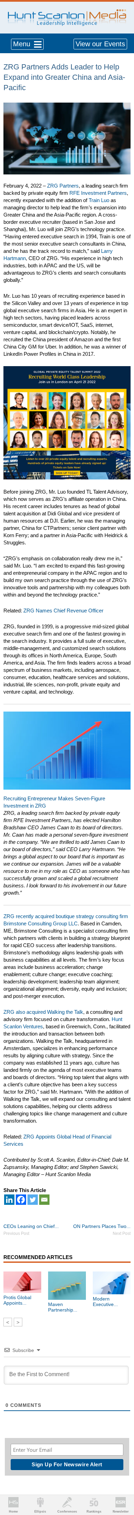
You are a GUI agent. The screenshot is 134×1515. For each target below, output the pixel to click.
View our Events (100, 44)
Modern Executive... (105, 1301)
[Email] (44, 1199)
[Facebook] (21, 1199)
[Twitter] (32, 1199)
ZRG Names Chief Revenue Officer (63, 610)
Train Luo (99, 200)
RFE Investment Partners (98, 193)
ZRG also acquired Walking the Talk (43, 1012)
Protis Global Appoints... (17, 1300)
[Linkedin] (9, 1199)
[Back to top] (122, 1484)
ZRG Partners (63, 186)
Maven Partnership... (62, 1307)
